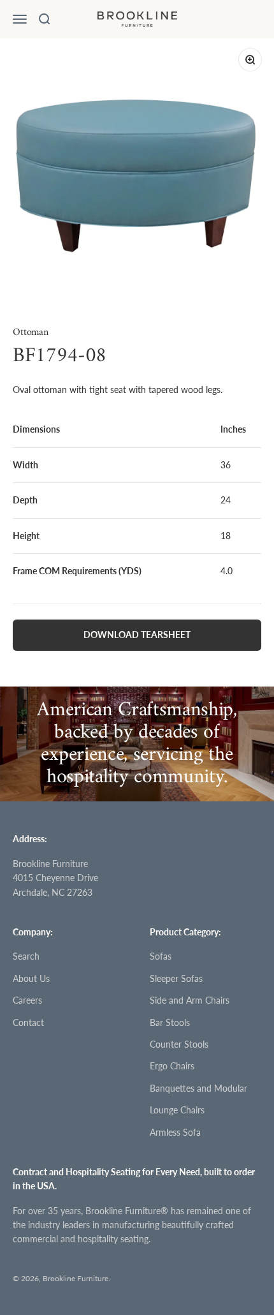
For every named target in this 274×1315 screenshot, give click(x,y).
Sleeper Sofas (176, 978)
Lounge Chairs (177, 1109)
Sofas (160, 956)
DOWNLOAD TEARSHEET (137, 634)
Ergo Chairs (172, 1065)
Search (26, 956)
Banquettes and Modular (198, 1088)
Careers (27, 1000)
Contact (28, 1022)
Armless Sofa (175, 1132)
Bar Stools (170, 1022)
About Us (31, 978)
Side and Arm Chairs (189, 1000)
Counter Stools (179, 1044)
